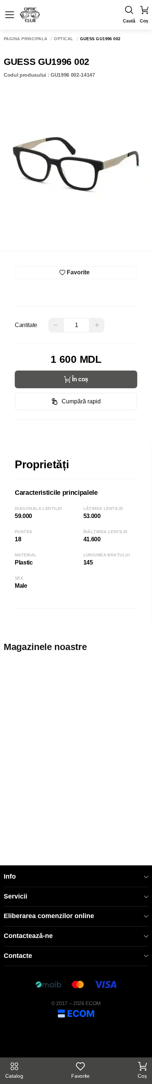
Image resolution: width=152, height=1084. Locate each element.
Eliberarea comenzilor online (49, 916)
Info (10, 876)
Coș (142, 1076)
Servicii (15, 896)
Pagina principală (25, 39)
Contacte (18, 955)
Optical (63, 39)
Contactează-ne (28, 935)
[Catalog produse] (9, 15)
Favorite (80, 1076)
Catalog (14, 1076)
